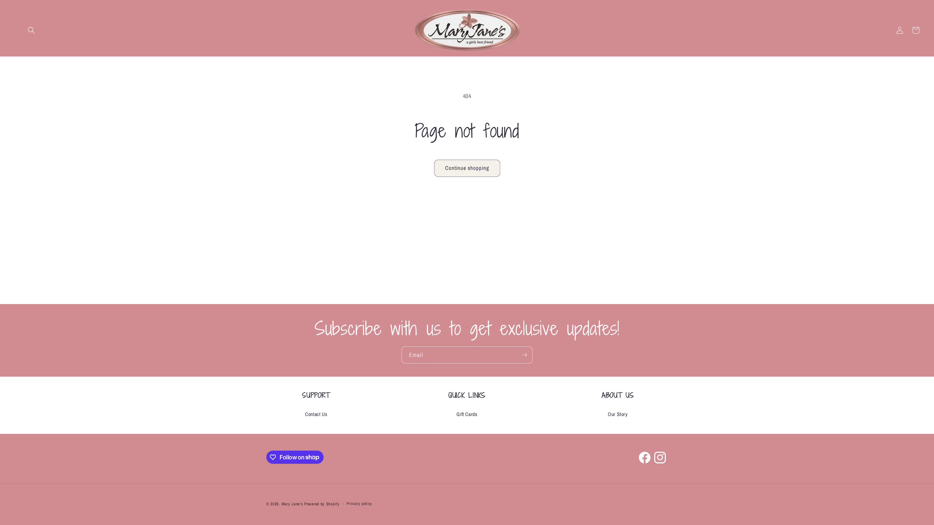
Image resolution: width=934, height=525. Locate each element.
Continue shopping (467, 168)
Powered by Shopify (322, 503)
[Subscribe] (524, 354)
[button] (31, 30)
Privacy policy (359, 503)
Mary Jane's (292, 503)
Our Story (618, 414)
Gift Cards (466, 414)
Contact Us (316, 414)
